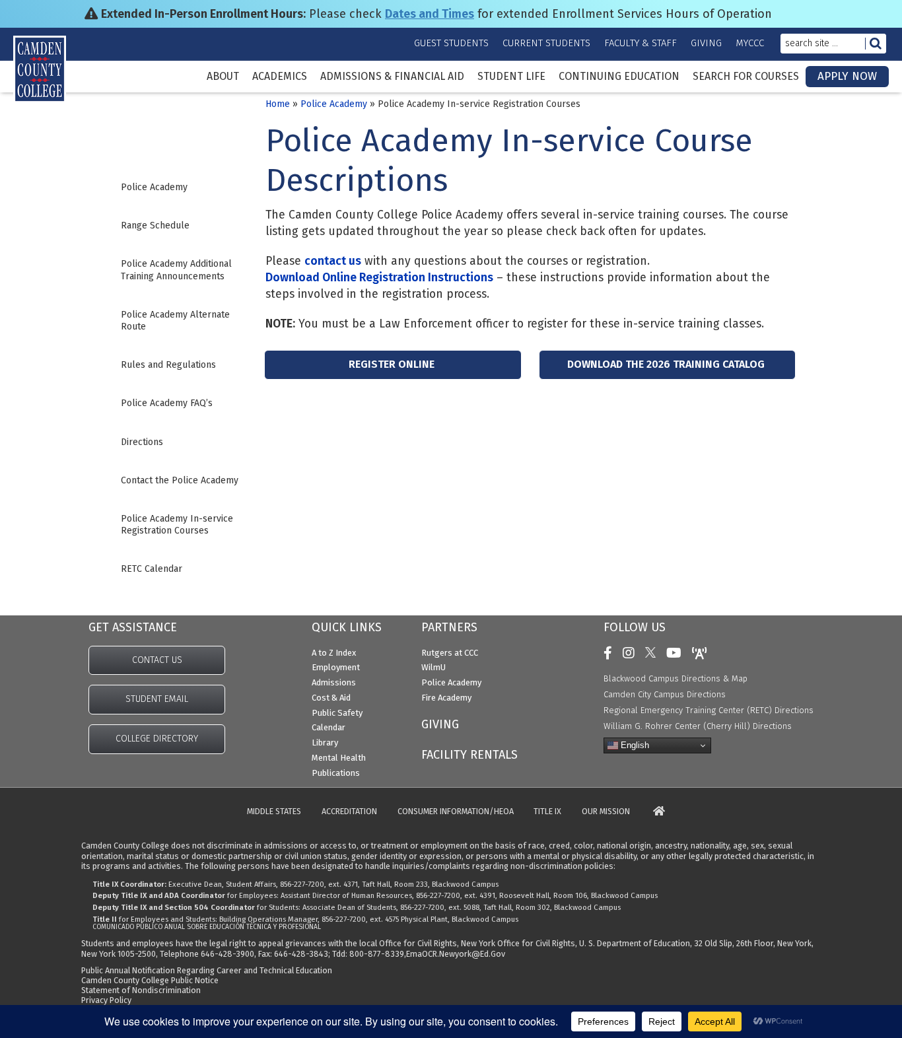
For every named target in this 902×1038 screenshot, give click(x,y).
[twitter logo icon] (653, 653)
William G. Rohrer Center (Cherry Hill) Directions (698, 726)
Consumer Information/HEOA (456, 812)
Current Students (546, 43)
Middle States (274, 812)
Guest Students (451, 43)
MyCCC (750, 43)
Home (277, 104)
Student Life (511, 77)
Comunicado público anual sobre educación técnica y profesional (206, 927)
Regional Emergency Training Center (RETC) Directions (709, 710)
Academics (279, 77)
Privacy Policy (106, 1000)
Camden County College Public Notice (150, 980)
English (633, 745)
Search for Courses (746, 77)
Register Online (391, 364)
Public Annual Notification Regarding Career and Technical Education (206, 970)
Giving (706, 43)
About (223, 77)
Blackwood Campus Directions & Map (675, 678)
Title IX (547, 812)
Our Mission (606, 812)
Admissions (334, 682)
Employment (336, 667)
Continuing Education (619, 77)
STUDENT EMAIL (156, 699)
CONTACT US (157, 660)
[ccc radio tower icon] (703, 653)
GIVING (440, 724)
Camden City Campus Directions (665, 694)
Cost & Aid (331, 698)
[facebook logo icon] (611, 653)
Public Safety (337, 713)
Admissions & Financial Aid (392, 77)
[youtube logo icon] (677, 653)
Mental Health (339, 758)
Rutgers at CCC (449, 653)
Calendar (328, 727)
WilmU (433, 667)
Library (325, 742)
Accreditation (349, 812)
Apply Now (847, 76)
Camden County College (52, 86)
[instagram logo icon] (632, 653)
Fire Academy (446, 698)
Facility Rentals (469, 754)
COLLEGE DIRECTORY (157, 738)
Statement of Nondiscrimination (141, 990)
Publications (336, 773)
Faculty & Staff (640, 43)
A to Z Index (334, 653)
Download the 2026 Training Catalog (666, 364)
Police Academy (333, 104)
